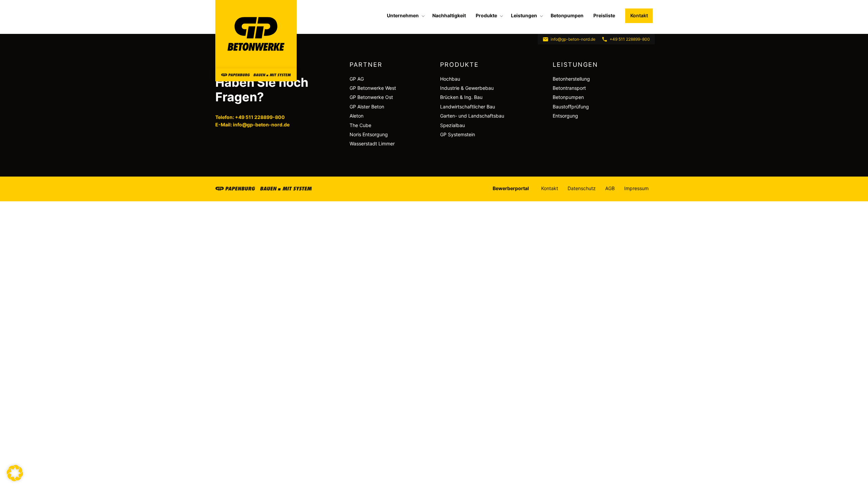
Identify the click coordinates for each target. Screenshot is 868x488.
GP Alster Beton (367, 106)
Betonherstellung (571, 79)
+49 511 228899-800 (630, 39)
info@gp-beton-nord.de (573, 39)
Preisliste (604, 15)
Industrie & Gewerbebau (467, 88)
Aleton (356, 116)
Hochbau (450, 79)
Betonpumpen (567, 15)
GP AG (357, 79)
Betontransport (569, 88)
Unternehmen (403, 15)
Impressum (636, 188)
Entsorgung (565, 116)
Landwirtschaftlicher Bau (467, 106)
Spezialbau (452, 125)
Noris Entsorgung (369, 134)
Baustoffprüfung (571, 106)
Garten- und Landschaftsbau (472, 116)
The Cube (360, 125)
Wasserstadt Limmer (372, 143)
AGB (610, 188)
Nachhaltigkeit (449, 15)
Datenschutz (582, 188)
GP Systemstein (457, 134)
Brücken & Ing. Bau (461, 97)
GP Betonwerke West (373, 88)
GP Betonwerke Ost (371, 97)
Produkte (486, 15)
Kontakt (639, 15)
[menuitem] (405, 15)
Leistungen (524, 15)
